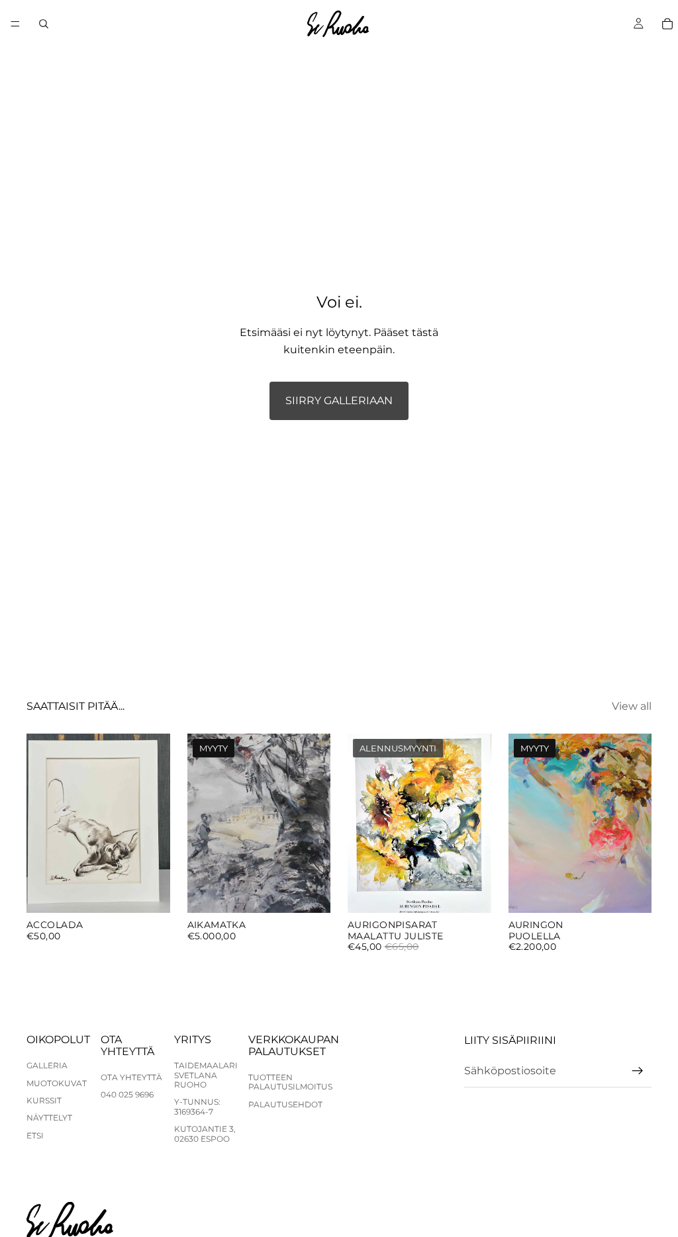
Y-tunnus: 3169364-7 (197, 1106)
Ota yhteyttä (131, 1077)
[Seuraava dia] (315, 822)
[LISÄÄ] (150, 892)
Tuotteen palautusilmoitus (290, 1081)
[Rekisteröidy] (638, 1071)
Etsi (35, 1135)
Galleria (47, 1065)
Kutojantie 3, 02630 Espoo (205, 1133)
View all (632, 706)
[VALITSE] (471, 892)
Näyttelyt (49, 1118)
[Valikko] (15, 24)
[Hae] (43, 23)
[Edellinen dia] (202, 822)
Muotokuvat (56, 1083)
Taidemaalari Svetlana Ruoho (206, 1074)
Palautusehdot (285, 1104)
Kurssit (44, 1100)
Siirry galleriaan (339, 400)
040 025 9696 (127, 1094)
